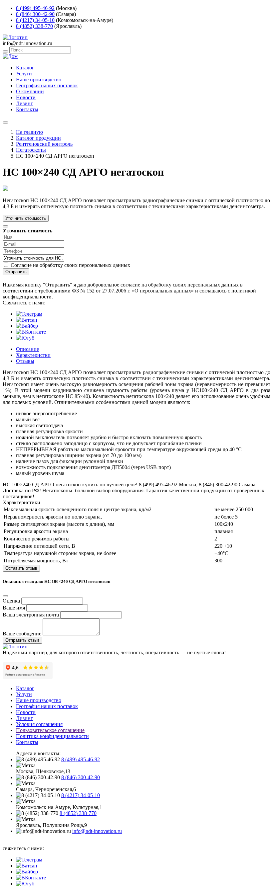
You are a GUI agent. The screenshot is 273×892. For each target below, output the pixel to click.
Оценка (11, 601)
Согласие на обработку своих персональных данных (70, 265)
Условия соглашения (39, 724)
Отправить (16, 271)
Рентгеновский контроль (44, 144)
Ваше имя (14, 607)
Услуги (24, 73)
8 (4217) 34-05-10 (35, 20)
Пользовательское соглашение (50, 730)
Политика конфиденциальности (52, 736)
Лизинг (24, 103)
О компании (30, 91)
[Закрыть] (5, 226)
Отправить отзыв (22, 640)
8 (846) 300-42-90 (35, 14)
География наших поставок (47, 85)
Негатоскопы (31, 150)
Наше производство (38, 79)
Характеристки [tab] (33, 355)
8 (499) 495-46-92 (35, 8)
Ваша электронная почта (31, 614)
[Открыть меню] (5, 122)
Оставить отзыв (21, 568)
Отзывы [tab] (25, 361)
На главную (29, 132)
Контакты (27, 109)
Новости (26, 97)
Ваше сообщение (22, 633)
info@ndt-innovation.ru (97, 831)
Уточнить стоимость (25, 218)
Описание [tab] (27, 349)
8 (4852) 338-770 (34, 26)
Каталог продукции (38, 138)
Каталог (25, 67)
